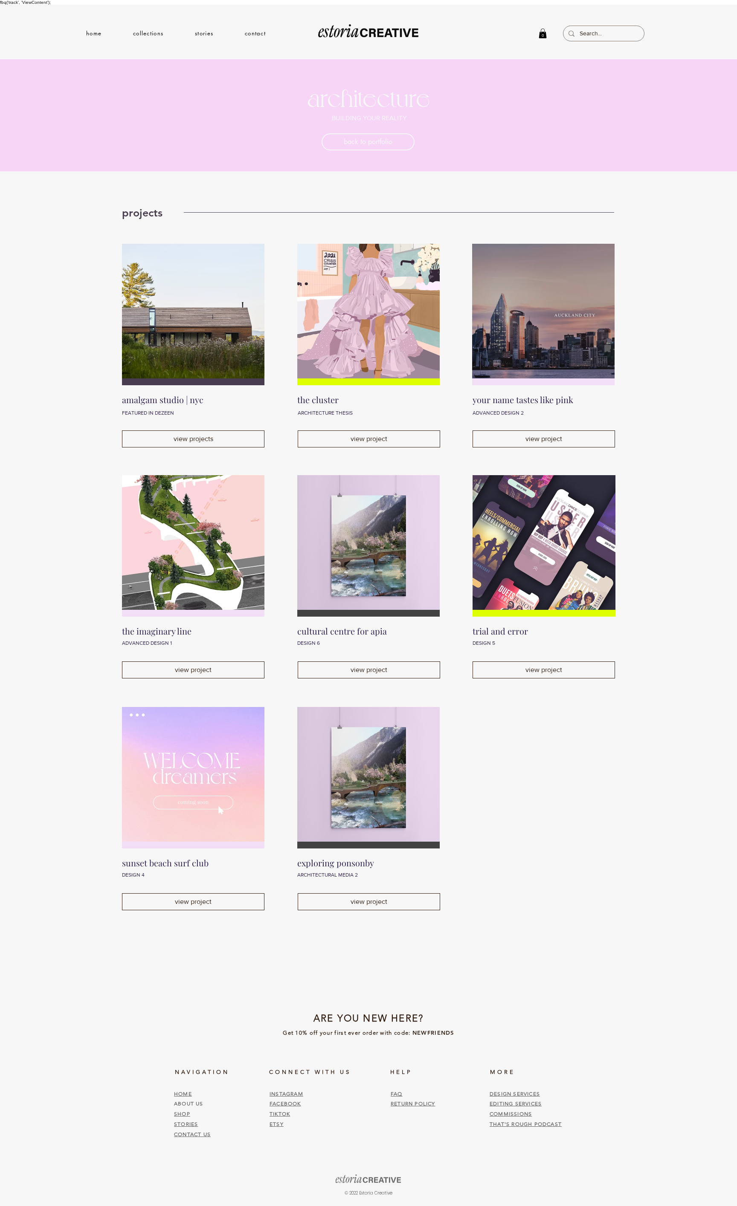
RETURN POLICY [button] (413, 1103)
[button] (148, 33)
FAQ (397, 1094)
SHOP (182, 1114)
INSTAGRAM (286, 1094)
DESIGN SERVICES (515, 1094)
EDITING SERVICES (516, 1103)
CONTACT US (192, 1134)
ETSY (277, 1124)
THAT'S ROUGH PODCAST (526, 1124)
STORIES (186, 1124)
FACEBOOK (285, 1103)
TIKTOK (280, 1114)
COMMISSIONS (511, 1114)
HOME (183, 1094)
